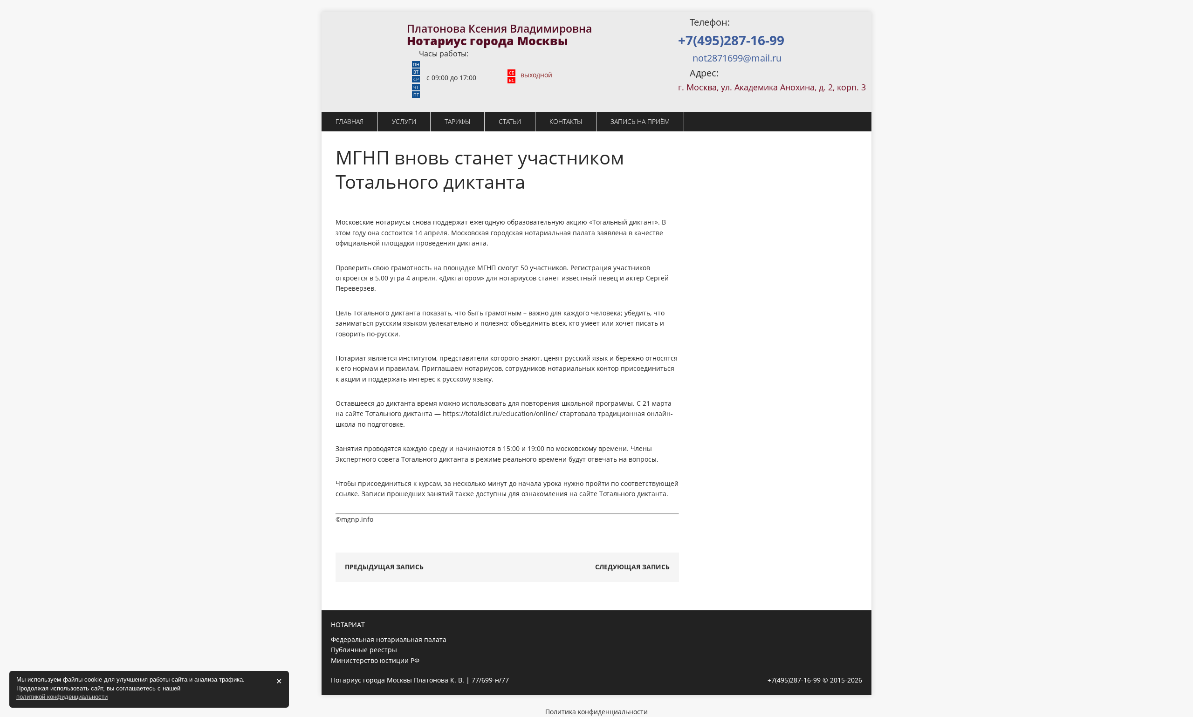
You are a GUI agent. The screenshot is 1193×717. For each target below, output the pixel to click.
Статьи (510, 121)
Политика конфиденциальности (596, 711)
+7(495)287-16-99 (731, 40)
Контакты (565, 121)
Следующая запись (632, 566)
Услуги (404, 121)
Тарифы (457, 121)
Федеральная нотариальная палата (388, 639)
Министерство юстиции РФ (375, 660)
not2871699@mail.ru (737, 58)
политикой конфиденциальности (62, 696)
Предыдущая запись (384, 566)
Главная (349, 121)
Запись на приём (640, 121)
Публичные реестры (364, 649)
